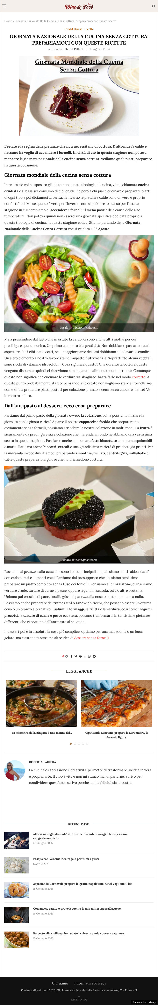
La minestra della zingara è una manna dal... (42, 733)
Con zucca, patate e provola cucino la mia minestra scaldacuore (77, 908)
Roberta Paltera (73, 49)
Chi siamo (60, 983)
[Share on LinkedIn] (85, 656)
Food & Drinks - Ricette (79, 29)
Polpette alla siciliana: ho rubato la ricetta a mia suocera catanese (78, 933)
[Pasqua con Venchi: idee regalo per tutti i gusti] (16, 865)
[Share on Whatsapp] (89, 656)
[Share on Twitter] (75, 656)
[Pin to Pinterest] (80, 656)
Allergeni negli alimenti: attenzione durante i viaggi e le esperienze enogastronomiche (80, 836)
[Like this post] (66, 656)
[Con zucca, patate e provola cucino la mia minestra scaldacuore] (16, 915)
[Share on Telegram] (94, 656)
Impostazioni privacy (144, 1002)
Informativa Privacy (90, 983)
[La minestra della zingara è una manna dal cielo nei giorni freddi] (41, 703)
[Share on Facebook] (71, 656)
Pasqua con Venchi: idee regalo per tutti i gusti (66, 859)
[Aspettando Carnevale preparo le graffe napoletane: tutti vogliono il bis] (16, 890)
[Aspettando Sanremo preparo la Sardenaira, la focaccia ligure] (116, 703)
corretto (138, 377)
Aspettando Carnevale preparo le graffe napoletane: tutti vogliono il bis (82, 884)
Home (8, 21)
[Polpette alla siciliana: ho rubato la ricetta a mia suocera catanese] (16, 940)
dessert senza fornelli (91, 638)
